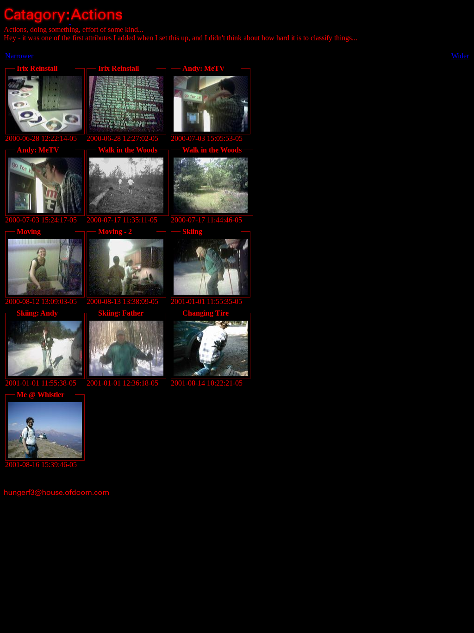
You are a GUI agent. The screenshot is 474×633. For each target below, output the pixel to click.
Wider (460, 56)
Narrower (19, 56)
